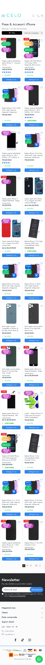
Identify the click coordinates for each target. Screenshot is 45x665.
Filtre (13, 33)
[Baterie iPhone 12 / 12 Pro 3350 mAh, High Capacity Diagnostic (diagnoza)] (11, 487)
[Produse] (3, 16)
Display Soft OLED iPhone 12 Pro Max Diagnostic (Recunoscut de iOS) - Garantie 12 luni (10, 458)
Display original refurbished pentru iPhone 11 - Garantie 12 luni (11, 63)
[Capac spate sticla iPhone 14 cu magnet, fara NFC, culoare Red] (11, 228)
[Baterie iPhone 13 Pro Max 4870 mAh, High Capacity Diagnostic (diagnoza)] (11, 271)
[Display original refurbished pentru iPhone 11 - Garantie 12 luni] (11, 48)
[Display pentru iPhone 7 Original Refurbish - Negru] (11, 186)
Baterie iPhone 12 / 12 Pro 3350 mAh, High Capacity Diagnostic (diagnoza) (11, 502)
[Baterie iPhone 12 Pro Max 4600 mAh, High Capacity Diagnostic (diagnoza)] (34, 140)
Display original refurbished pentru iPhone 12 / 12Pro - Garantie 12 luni (11, 545)
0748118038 (9, 631)
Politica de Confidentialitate (17, 596)
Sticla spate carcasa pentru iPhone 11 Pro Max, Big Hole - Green (11, 371)
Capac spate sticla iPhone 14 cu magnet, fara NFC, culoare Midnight (33, 201)
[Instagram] (29, 640)
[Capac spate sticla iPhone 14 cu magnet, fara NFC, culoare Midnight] (34, 186)
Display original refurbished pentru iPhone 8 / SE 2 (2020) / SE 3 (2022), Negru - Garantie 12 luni (34, 110)
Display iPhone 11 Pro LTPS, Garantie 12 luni (34, 544)
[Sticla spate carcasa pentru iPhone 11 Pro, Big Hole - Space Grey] (34, 313)
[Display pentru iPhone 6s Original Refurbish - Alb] (11, 400)
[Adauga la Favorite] (19, 40)
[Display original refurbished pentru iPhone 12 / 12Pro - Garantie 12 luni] (11, 530)
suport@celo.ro (9, 634)
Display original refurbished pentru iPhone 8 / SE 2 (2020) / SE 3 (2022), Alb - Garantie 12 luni (11, 155)
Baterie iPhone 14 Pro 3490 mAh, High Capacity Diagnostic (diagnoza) (11, 110)
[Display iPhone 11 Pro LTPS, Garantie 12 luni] (34, 530)
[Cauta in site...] (33, 16)
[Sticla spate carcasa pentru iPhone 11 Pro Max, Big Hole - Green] (11, 356)
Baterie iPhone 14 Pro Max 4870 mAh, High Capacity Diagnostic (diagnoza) (34, 502)
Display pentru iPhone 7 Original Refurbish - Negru (11, 200)
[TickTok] (22, 640)
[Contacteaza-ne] (38, 16)
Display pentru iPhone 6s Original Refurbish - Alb (10, 415)
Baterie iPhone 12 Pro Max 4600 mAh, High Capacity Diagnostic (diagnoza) (34, 155)
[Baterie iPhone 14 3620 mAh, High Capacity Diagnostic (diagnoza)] (34, 271)
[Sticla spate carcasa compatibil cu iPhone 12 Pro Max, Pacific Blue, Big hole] (11, 313)
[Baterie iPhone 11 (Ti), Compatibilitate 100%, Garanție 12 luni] (34, 443)
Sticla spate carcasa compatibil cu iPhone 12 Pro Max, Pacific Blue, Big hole (10, 329)
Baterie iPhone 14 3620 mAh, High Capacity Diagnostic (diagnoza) (32, 286)
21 (36, 565)
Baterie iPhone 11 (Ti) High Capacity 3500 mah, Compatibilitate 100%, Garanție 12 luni (33, 243)
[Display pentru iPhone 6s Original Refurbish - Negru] (34, 356)
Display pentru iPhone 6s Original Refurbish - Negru (33, 370)
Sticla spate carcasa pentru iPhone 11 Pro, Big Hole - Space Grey (34, 329)
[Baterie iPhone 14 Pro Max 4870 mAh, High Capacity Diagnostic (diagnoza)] (34, 487)
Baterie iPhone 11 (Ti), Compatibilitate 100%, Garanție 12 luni (32, 458)
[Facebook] (15, 640)
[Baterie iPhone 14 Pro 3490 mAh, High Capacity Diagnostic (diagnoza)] (11, 95)
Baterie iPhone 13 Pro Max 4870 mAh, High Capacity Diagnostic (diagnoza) (11, 286)
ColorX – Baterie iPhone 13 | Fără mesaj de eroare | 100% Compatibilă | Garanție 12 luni (34, 416)
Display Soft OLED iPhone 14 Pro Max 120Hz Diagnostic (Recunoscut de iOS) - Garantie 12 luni (33, 63)
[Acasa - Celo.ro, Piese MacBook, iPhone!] (16, 16)
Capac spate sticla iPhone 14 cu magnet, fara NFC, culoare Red (10, 243)
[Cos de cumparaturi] (42, 16)
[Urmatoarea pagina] (39, 565)
